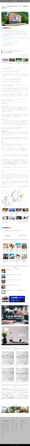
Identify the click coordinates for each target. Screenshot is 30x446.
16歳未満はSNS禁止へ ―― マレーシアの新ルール (5, 213)
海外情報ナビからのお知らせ (24, 422)
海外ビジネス (5, 398)
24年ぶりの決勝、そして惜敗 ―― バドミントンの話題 (18, 213)
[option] (6, 409)
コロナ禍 (21, 390)
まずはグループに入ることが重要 (9, 44)
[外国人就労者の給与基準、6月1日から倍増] (25, 209)
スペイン (3, 392)
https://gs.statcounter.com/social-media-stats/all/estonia (12, 81)
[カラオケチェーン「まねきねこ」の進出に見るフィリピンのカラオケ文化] (19, 217)
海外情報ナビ (15, 1)
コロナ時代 (18, 390)
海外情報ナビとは (23, 421)
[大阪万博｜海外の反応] (5, 59)
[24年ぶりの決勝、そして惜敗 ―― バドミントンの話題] (19, 209)
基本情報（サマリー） (15, 396)
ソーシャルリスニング (9, 392)
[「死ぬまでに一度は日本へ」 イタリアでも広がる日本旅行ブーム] (12, 209)
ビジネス (15, 230)
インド (21, 388)
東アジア (19, 396)
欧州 (6, 230)
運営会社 (22, 424)
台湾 (11, 396)
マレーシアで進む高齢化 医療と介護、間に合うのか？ (25, 221)
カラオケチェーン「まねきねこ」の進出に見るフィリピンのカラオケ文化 (19, 221)
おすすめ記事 (15, 405)
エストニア (4, 230)
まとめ (5, 46)
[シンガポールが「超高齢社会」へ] (12, 217)
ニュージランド (18, 392)
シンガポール (25, 390)
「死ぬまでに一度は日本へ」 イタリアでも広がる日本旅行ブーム (12, 213)
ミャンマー (3, 396)
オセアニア (3, 390)
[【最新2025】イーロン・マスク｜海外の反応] (25, 60)
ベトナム (17, 394)
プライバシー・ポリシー (24, 423)
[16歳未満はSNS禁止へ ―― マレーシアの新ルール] (5, 209)
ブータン (15, 394)
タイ (15, 392)
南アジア (9, 396)
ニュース (22, 392)
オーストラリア (9, 390)
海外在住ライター (9, 230)
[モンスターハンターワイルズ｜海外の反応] (12, 59)
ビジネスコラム (5, 394)
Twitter (21, 427)
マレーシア (21, 394)
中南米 (12, 428)
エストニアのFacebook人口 (8, 43)
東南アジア (22, 396)
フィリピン (12, 394)
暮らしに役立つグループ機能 (8, 45)
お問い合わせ (22, 425)
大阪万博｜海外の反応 (5, 62)
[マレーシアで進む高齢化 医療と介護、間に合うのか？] (25, 217)
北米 (12, 427)
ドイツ (16, 392)
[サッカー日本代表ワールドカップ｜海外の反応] (19, 59)
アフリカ (13, 430)
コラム (13, 230)
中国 (6, 396)
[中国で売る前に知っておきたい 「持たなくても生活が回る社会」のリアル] (5, 217)
